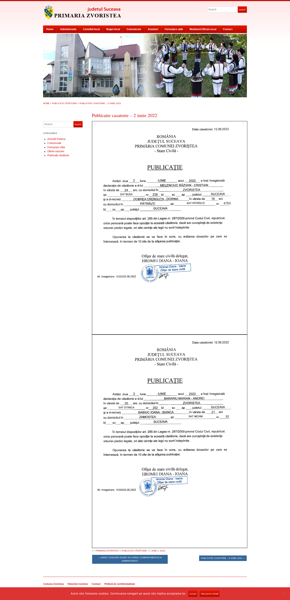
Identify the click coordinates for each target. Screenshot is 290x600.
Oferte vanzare (55, 151)
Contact (227, 29)
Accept (193, 594)
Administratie (68, 29)
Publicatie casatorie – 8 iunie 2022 (223, 558)
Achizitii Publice (56, 139)
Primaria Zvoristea (107, 551)
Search (242, 9)
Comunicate (134, 29)
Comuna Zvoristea (53, 584)
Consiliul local (91, 29)
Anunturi (153, 29)
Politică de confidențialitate (119, 584)
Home (49, 29)
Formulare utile (174, 29)
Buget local (113, 29)
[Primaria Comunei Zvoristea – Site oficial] (145, 65)
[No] (285, 594)
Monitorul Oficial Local (203, 29)
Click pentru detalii (209, 594)
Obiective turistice (78, 584)
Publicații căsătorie (64, 103)
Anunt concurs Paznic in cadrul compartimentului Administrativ (130, 559)
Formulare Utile (56, 147)
